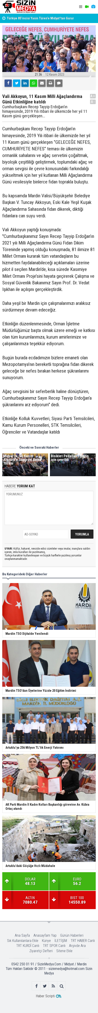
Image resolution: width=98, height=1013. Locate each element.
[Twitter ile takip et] (45, 986)
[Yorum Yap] (58, 83)
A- (93, 102)
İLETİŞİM (60, 940)
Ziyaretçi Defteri (41, 951)
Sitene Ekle (64, 951)
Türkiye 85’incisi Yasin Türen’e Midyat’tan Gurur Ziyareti (40, 21)
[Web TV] (86, 7)
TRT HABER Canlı (83, 940)
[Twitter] (16, 83)
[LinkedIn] (25, 83)
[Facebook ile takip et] (36, 986)
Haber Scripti (45, 996)
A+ (92, 96)
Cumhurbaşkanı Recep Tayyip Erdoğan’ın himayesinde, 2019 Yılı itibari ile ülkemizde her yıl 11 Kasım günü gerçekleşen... (44, 111)
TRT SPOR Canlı (54, 946)
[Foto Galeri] (93, 7)
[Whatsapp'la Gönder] (33, 83)
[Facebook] (8, 83)
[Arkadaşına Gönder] (42, 83)
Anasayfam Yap (45, 935)
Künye (46, 940)
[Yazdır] (50, 83)
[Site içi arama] (61, 986)
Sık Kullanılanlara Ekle (22, 940)
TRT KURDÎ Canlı (27, 946)
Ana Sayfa (22, 935)
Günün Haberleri (71, 935)
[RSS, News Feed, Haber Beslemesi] (53, 986)
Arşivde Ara (77, 946)
